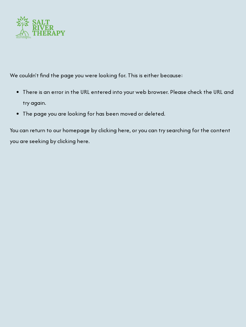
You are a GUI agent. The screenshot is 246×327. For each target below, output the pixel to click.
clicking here (113, 130)
